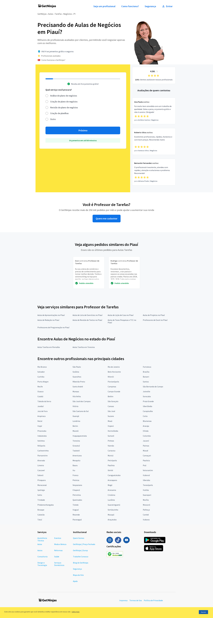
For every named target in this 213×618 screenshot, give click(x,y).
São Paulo (77, 367)
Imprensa (123, 600)
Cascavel (41, 470)
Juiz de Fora (42, 411)
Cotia (145, 416)
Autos (39, 550)
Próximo (82, 130)
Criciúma (111, 495)
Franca (75, 475)
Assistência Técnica (42, 539)
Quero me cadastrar (106, 218)
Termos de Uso (135, 600)
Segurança (150, 6)
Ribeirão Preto (79, 381)
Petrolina (77, 495)
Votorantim (148, 470)
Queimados (77, 500)
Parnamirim (42, 455)
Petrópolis (112, 460)
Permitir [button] (203, 612)
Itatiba (146, 490)
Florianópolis (113, 381)
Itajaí (39, 426)
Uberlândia (147, 406)
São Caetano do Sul (81, 411)
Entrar (169, 6)
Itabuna (146, 519)
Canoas (111, 406)
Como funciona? (130, 6)
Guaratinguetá (114, 505)
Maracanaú (42, 485)
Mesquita (76, 460)
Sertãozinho (113, 509)
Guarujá (76, 416)
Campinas (112, 386)
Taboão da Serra (44, 401)
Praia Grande (148, 401)
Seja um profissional (104, 6)
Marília (146, 500)
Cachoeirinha (43, 450)
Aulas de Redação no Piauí (48, 320)
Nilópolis (41, 445)
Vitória (75, 406)
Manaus (76, 391)
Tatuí (39, 519)
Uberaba (146, 480)
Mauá (110, 421)
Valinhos (41, 441)
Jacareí (146, 441)
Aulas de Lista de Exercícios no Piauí (87, 315)
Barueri (146, 376)
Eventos (57, 538)
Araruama (112, 490)
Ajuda (75, 581)
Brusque (40, 509)
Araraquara (112, 480)
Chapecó (76, 490)
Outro (53, 119)
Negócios (67, 13)
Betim (75, 426)
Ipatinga (41, 490)
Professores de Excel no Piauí (155, 320)
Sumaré (111, 436)
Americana (77, 455)
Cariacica (111, 450)
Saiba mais (76, 612)
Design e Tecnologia (42, 563)
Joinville (146, 391)
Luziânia (111, 500)
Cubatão (41, 514)
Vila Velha (77, 396)
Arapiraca (41, 416)
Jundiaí (40, 406)
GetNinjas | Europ (80, 550)
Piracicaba (41, 431)
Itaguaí (76, 509)
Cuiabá (40, 396)
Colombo (147, 436)
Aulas (50, 13)
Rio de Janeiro (114, 367)
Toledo (76, 505)
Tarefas (58, 13)
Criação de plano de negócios (64, 101)
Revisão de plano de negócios (64, 107)
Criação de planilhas (59, 113)
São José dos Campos (82, 401)
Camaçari (147, 455)
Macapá (111, 514)
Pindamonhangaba (45, 505)
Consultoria (42, 556)
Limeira (40, 465)
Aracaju (146, 426)
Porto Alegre (42, 381)
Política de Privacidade (153, 600)
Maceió (76, 431)
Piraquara (41, 480)
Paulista (146, 460)
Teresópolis (148, 485)
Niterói (111, 376)
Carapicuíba (148, 411)
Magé (110, 485)
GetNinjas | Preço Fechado (84, 544)
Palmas (146, 445)
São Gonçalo (113, 401)
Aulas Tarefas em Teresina (84, 347)
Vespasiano (77, 485)
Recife (40, 386)
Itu (74, 470)
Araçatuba (112, 519)
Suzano (111, 416)
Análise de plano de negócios (63, 95)
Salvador (41, 372)
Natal (39, 421)
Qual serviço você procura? (58, 89)
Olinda (145, 431)
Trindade (41, 500)
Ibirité (110, 470)
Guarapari (147, 495)
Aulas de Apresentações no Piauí (51, 315)
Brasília (146, 372)
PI (74, 13)
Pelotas (76, 480)
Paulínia (111, 465)
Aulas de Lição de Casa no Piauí (120, 315)
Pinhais (111, 441)
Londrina (76, 421)
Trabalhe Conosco (80, 556)
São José (111, 411)
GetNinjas (42, 13)
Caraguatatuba (114, 475)
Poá (144, 465)
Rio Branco (42, 367)
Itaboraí (146, 475)
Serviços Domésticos (59, 563)
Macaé (145, 450)
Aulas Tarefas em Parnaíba (48, 347)
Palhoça (146, 509)
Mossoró (146, 505)
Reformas (58, 550)
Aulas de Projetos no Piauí (154, 315)
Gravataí (76, 445)
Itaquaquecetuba (80, 436)
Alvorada (41, 460)
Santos (146, 381)
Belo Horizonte (114, 372)
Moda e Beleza (60, 544)
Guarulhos (77, 376)
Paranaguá (77, 519)
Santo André (78, 386)
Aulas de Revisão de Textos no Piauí (87, 320)
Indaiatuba (42, 436)
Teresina (76, 441)
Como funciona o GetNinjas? (53, 60)
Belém (110, 396)
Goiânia (76, 372)
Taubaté (76, 450)
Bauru (75, 465)
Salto (39, 495)
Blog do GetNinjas (80, 562)
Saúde (56, 556)
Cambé (146, 514)
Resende (76, 514)
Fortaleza (147, 367)
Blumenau (147, 421)
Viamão (111, 445)
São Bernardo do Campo (153, 386)
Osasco (40, 391)
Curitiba (40, 376)
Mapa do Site (78, 575)
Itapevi (111, 426)
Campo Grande (114, 391)
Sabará (40, 475)
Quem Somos (78, 538)
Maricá (110, 455)
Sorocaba (147, 396)
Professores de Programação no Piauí (53, 327)
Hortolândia (113, 431)
